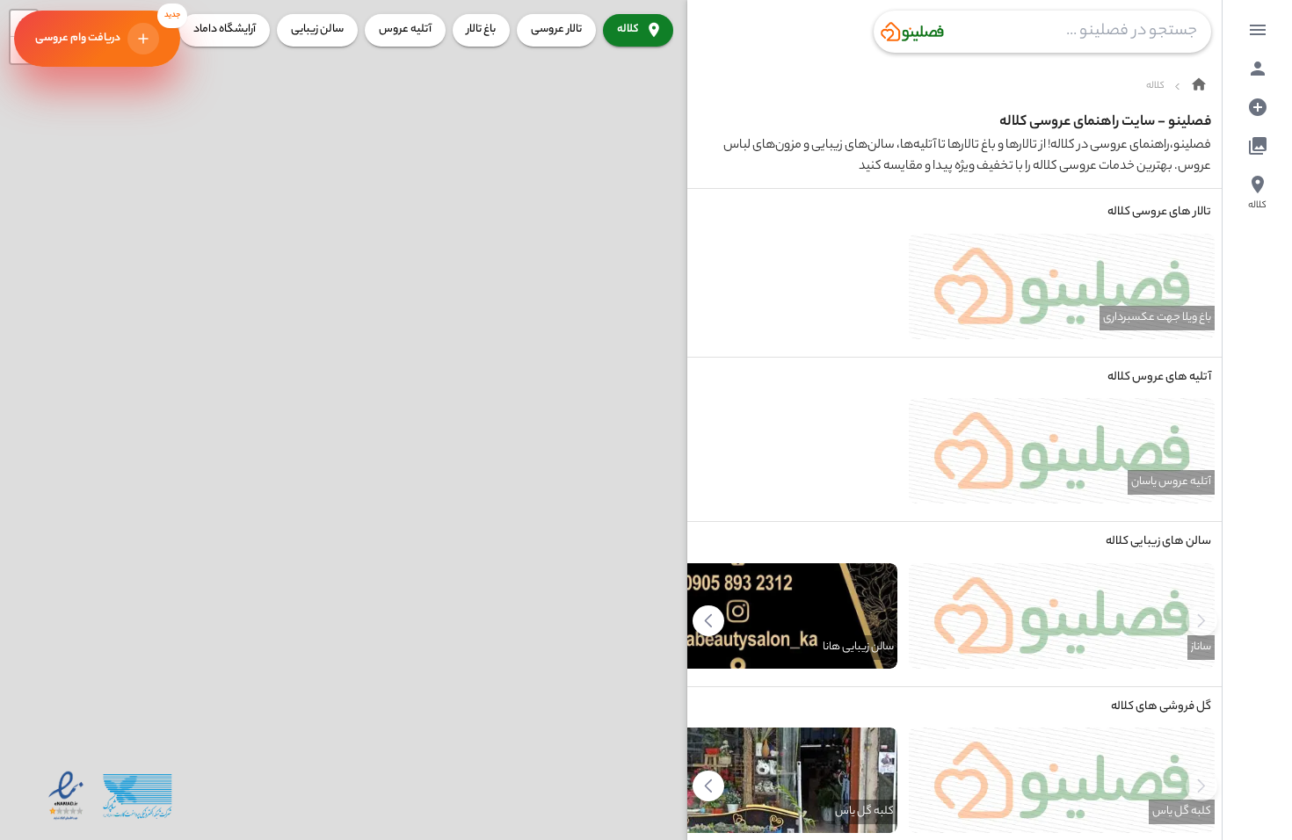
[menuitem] (1257, 30)
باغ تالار (481, 29)
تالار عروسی (556, 29)
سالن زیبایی (317, 29)
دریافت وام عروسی (107, 29)
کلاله (627, 29)
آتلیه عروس (405, 29)
